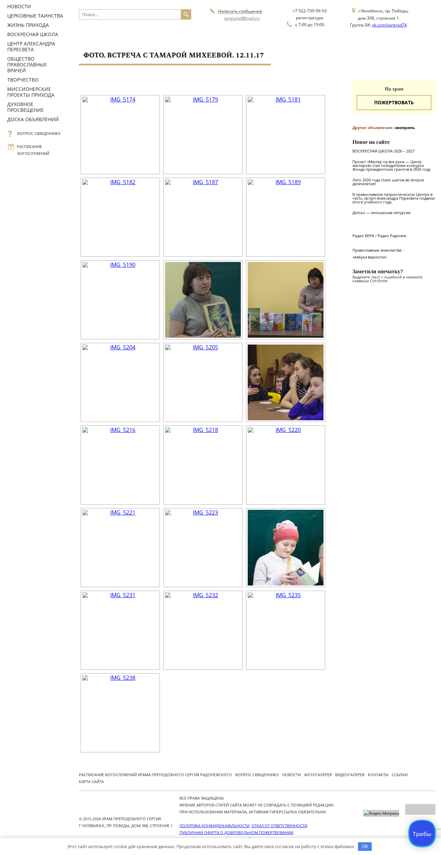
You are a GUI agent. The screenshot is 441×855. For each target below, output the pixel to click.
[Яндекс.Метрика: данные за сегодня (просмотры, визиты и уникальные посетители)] (381, 813)
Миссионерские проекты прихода (30, 92)
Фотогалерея (318, 774)
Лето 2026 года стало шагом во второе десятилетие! (388, 181)
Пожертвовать (394, 102)
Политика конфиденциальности (214, 825)
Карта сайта (91, 781)
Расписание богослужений (33, 150)
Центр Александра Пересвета (31, 46)
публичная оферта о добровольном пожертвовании (236, 832)
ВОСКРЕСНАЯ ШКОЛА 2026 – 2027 (383, 151)
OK (365, 846)
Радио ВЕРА (363, 235)
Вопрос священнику (39, 133)
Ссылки (400, 774)
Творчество (23, 80)
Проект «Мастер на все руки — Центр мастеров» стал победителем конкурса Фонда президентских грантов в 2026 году (391, 165)
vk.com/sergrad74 (389, 25)
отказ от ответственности (279, 825)
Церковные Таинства (35, 16)
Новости (19, 6)
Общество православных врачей (27, 64)
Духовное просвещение (25, 107)
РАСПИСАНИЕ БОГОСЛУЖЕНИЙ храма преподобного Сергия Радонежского (155, 774)
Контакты (378, 774)
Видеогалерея (350, 774)
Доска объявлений (33, 119)
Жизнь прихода (28, 25)
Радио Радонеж (392, 235)
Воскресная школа (32, 34)
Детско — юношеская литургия (381, 212)
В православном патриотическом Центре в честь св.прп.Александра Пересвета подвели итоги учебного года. (393, 198)
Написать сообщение (240, 11)
